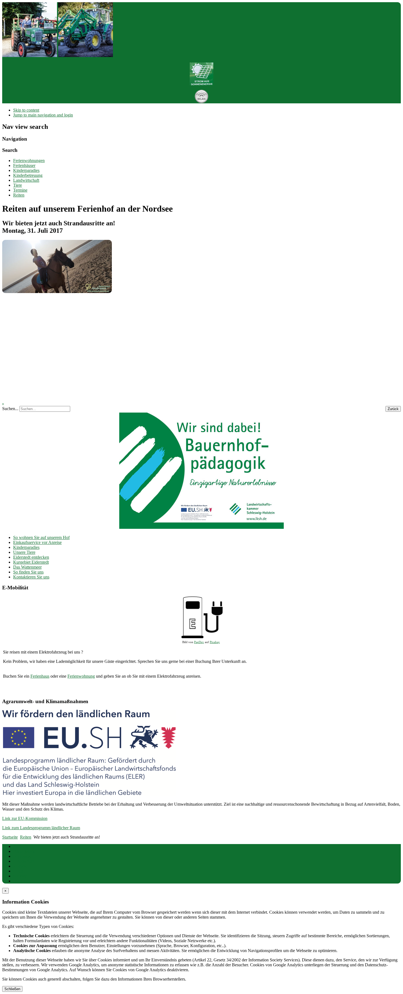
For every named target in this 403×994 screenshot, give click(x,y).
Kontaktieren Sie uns (31, 577)
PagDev (199, 642)
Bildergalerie (24, 851)
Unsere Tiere (24, 552)
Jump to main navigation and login (43, 115)
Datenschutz (24, 861)
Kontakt (20, 866)
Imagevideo (23, 881)
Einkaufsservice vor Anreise (37, 542)
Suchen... (10, 408)
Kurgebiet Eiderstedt (31, 562)
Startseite (21, 846)
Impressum (22, 856)
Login (18, 871)
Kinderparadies (26, 547)
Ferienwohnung (81, 676)
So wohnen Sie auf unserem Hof (41, 537)
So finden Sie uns (28, 572)
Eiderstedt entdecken (31, 557)
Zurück (393, 409)
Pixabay (215, 642)
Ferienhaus (39, 676)
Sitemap (20, 876)
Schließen (12, 989)
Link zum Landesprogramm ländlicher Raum (41, 827)
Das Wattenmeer (27, 567)
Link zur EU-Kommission (24, 818)
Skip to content (26, 110)
